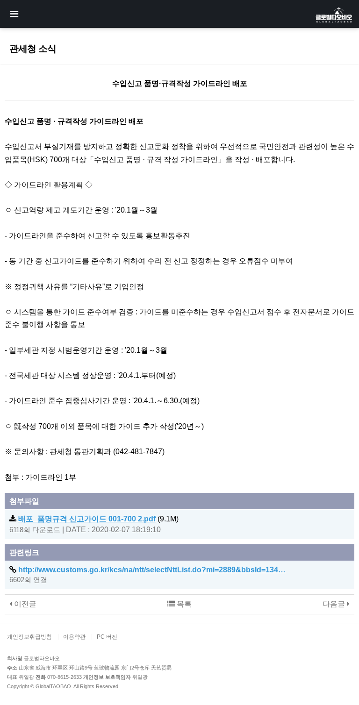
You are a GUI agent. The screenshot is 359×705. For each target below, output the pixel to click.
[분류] (14, 14)
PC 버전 (107, 637)
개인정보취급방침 (29, 637)
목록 (183, 604)
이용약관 (74, 637)
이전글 (24, 604)
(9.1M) (98, 519)
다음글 (335, 604)
